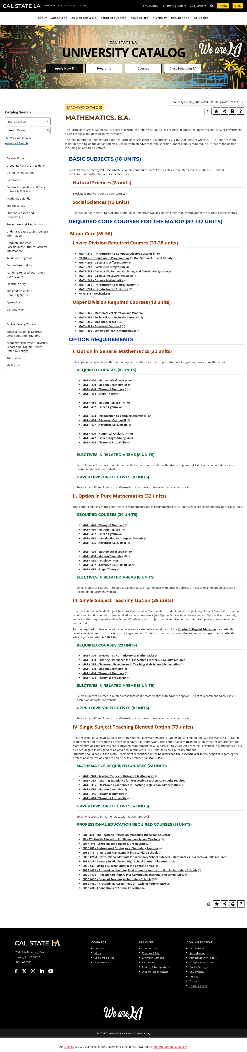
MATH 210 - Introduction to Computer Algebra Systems (115, 253)
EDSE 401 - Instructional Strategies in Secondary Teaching (120, 848)
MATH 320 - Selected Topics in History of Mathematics (118, 655)
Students (50, 6)
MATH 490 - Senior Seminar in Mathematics (107, 330)
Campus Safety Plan (201, 962)
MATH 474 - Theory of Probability (104, 442)
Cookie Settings (198, 967)
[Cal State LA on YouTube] (50, 971)
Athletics (201, 18)
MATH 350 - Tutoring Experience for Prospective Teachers (120, 660)
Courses (143, 68)
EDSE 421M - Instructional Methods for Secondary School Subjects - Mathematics (136, 857)
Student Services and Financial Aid (20, 215)
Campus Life (140, 18)
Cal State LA (22, 6)
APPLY (223, 5)
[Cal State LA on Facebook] (18, 971)
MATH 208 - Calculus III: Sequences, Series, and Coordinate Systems (123, 271)
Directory (168, 6)
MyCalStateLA (151, 6)
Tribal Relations (198, 986)
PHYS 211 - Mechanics (93, 293)
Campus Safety (151, 953)
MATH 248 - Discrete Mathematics (101, 280)
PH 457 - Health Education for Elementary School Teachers (121, 839)
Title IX (193, 981)
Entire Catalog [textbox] (17, 121)
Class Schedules (181, 68)
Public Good (180, 18)
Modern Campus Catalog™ (170, 1047)
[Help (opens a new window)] (240, 111)
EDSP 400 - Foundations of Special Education (111, 888)
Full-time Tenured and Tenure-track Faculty (27, 274)
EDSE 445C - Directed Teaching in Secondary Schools (116, 879)
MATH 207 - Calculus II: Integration (102, 267)
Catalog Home (16, 158)
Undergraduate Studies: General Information (28, 233)
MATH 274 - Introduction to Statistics (103, 289)
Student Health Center (155, 972)
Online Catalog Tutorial (21, 324)
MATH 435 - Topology (96, 560)
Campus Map (15, 309)
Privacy (193, 977)
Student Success (113, 18)
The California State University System (19, 293)
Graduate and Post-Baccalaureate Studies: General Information (27, 247)
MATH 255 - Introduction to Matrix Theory (107, 284)
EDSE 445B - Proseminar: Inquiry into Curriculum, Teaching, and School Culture (134, 875)
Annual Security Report (203, 958)
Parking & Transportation (156, 967)
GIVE (237, 5)
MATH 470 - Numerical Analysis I (104, 433)
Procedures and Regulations (25, 224)
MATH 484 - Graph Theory (99, 393)
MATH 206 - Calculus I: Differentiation (104, 262)
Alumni (82, 6)
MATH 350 (109, 637)
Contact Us (101, 948)
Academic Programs (19, 258)
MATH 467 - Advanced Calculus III (104, 425)
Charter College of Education (197, 629)
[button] (197, 6)
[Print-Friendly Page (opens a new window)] (232, 111)
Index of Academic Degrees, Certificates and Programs (24, 334)
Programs (104, 68)
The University (16, 205)
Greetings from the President (25, 165)
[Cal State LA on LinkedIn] (43, 971)
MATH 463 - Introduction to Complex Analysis (112, 416)
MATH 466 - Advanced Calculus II (104, 420)
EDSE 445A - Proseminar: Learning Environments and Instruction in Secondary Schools (139, 870)
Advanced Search (16, 143)
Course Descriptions (20, 265)
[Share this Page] (224, 111)
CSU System (196, 972)
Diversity (160, 18)
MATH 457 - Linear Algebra (100, 407)
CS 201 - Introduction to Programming (104, 258)
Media (98, 953)
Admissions (14, 358)
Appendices (14, 302)
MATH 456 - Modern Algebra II (102, 402)
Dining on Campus (153, 958)
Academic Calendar (19, 198)
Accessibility (196, 948)
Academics (59, 18)
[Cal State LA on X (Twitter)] (26, 971)
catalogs (68, 1047)
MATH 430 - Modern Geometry (102, 385)
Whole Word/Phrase (20, 138)
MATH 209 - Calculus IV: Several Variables (106, 276)
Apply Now (63, 68)
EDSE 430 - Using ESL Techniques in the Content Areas (118, 866)
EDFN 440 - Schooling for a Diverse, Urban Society (115, 843)
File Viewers (149, 962)
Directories (14, 180)
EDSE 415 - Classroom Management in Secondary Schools (120, 852)
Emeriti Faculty (16, 284)
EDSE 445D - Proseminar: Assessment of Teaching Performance (124, 883)
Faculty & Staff (66, 6)
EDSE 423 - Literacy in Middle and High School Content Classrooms (126, 861)
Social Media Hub (104, 958)
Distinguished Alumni (21, 173)
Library (182, 6)
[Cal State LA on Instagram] (35, 971)
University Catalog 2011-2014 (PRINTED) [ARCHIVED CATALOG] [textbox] (208, 102)
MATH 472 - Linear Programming (104, 438)
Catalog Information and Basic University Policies (26, 189)
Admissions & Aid (84, 18)
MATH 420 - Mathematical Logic (103, 380)
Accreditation (197, 953)
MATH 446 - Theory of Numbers (103, 389)
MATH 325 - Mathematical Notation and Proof (109, 313)
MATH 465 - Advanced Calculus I (100, 326)
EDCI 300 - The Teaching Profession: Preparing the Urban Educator (126, 835)
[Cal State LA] (38, 943)
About (42, 18)
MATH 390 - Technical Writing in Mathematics (109, 317)
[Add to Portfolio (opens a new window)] (216, 111)
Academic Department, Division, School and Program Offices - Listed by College (27, 347)
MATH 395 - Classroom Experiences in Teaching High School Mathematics (131, 664)
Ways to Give (102, 962)
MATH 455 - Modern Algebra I (98, 322)
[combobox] (206, 102)
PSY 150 (107, 213)
